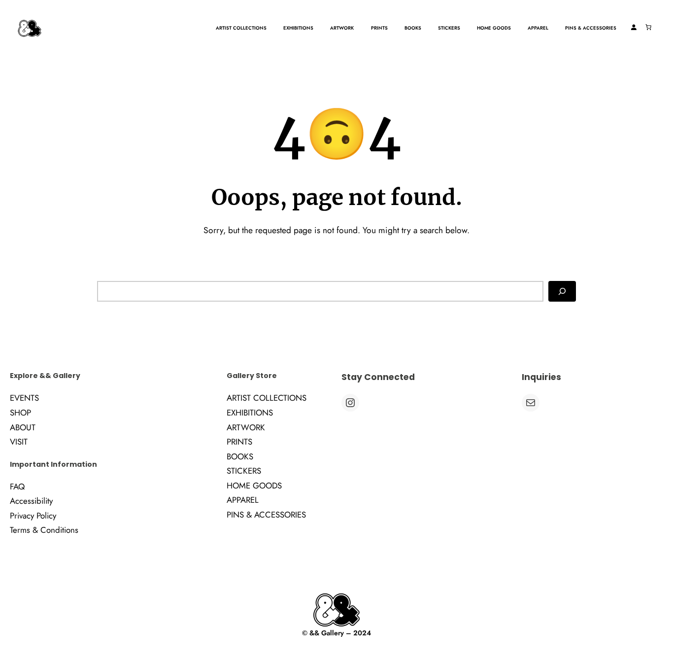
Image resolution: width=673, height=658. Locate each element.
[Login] (633, 27)
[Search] (562, 291)
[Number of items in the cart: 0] (648, 27)
